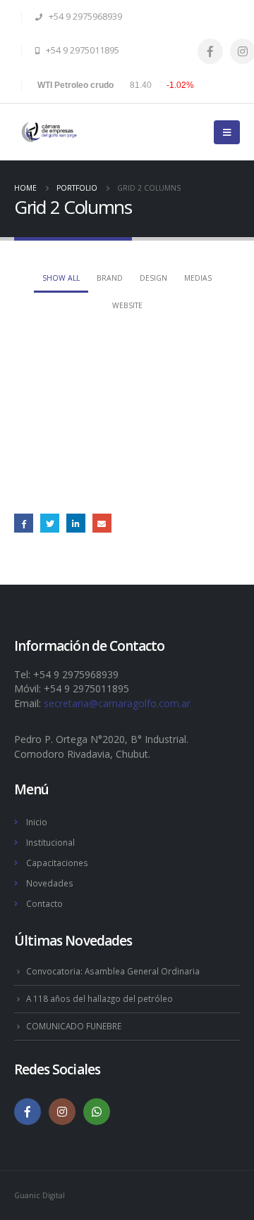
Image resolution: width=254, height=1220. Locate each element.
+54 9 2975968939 (84, 17)
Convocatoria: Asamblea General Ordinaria (113, 971)
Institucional (50, 842)
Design (153, 278)
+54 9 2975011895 (81, 50)
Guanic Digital (39, 1195)
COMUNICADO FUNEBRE (73, 1025)
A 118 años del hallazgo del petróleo (99, 998)
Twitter (49, 523)
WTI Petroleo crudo (75, 85)
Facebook (23, 523)
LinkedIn (75, 523)
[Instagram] (62, 1111)
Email (101, 523)
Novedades (49, 883)
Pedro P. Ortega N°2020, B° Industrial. (101, 739)
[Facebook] (210, 51)
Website (127, 305)
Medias (198, 278)
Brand (110, 278)
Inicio (36, 821)
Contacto (44, 903)
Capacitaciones (57, 862)
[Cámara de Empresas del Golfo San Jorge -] (49, 132)
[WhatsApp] (96, 1111)
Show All (61, 278)
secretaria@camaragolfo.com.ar (117, 703)
